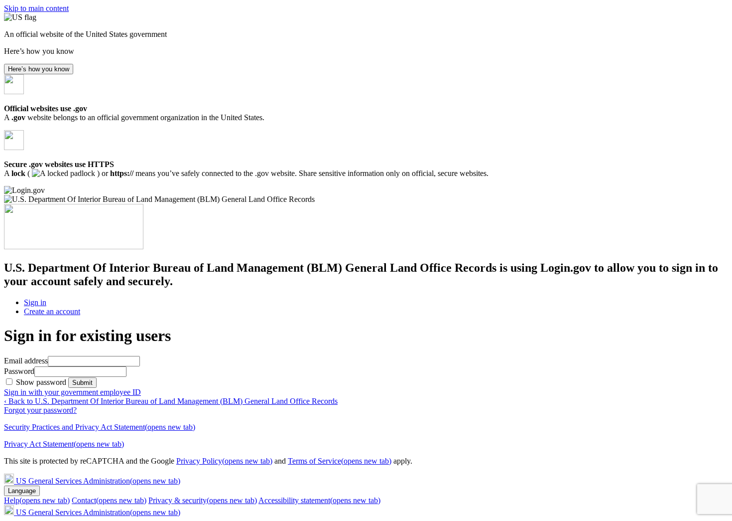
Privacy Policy (224, 461)
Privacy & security (202, 500)
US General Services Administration (98, 481)
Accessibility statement (319, 500)
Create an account (52, 311)
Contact (109, 500)
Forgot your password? (40, 410)
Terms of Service (339, 461)
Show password (42, 382)
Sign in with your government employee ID (72, 392)
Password (19, 371)
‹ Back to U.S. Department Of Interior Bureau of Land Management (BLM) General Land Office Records (171, 401)
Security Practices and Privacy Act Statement (99, 427)
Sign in (35, 302)
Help (37, 500)
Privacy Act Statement (64, 444)
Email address (26, 360)
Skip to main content (36, 8)
